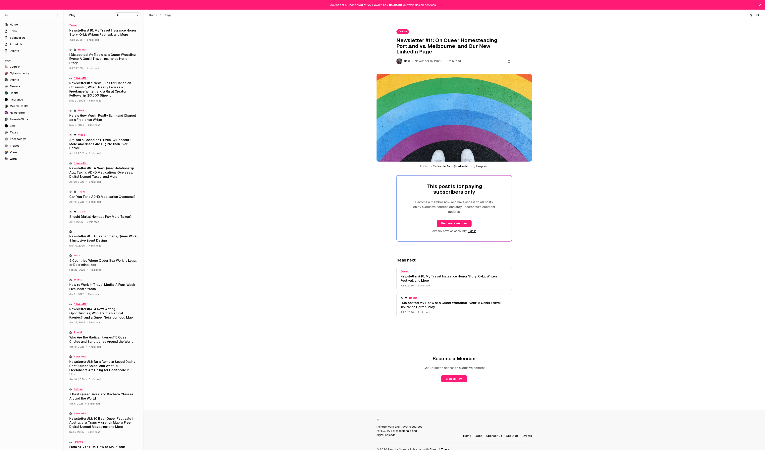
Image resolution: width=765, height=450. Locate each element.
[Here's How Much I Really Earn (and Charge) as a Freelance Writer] (103, 118)
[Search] (758, 15)
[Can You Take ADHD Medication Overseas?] (103, 197)
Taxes (82, 211)
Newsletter (80, 78)
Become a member (454, 223)
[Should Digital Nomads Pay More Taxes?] (103, 217)
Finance (78, 441)
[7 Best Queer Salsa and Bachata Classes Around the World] (103, 396)
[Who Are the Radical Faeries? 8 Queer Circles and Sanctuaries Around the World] (103, 340)
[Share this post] (509, 61)
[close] (760, 5)
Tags (168, 15)
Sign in (472, 231)
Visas (81, 134)
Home (153, 15)
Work (81, 110)
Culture (402, 31)
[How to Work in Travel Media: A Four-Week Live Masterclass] (103, 287)
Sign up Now (454, 378)
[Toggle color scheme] (751, 15)
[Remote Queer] (6, 15)
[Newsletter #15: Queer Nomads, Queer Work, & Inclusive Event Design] (103, 239)
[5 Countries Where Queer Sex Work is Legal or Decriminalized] (103, 263)
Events (78, 279)
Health (413, 297)
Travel (404, 271)
